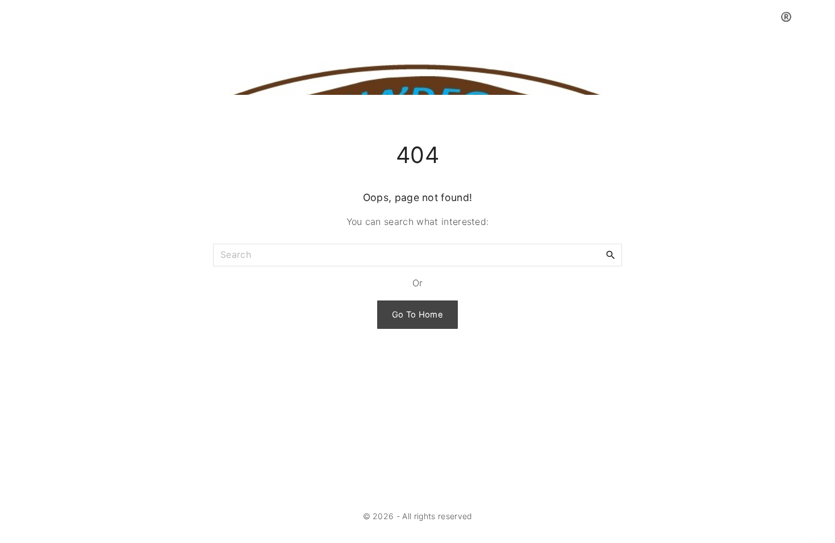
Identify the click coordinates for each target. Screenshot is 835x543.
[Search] (610, 254)
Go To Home (417, 315)
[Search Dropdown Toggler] (821, 17)
